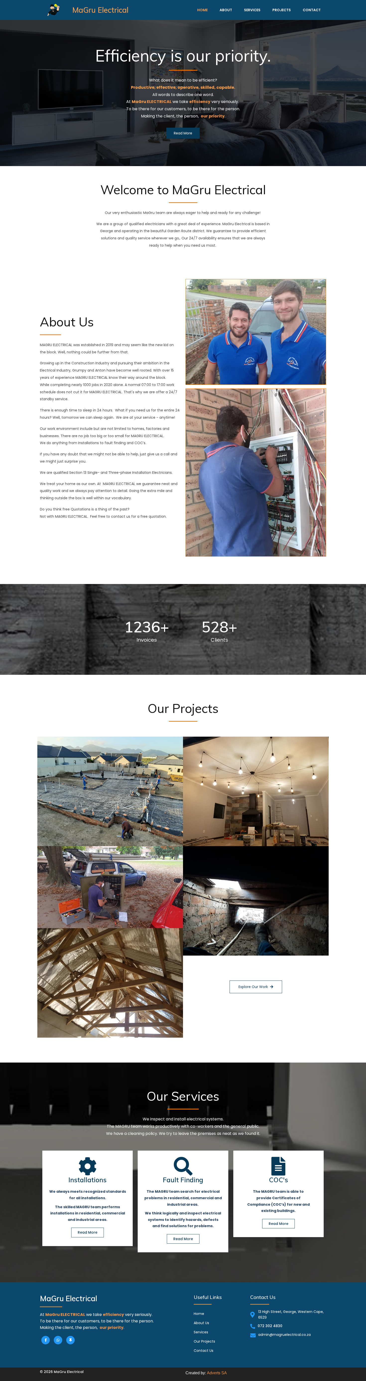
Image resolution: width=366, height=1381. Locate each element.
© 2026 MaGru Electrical (62, 1371)
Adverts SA (217, 1373)
